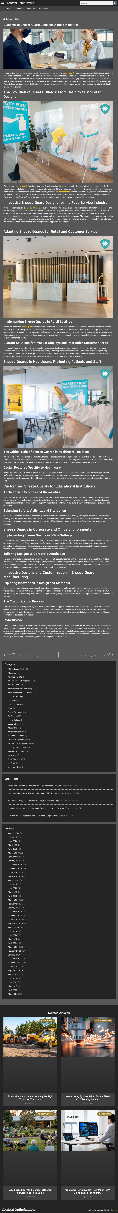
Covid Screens (14, 704)
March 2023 (13, 994)
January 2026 (14, 861)
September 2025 (15, 876)
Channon (12, 700)
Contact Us (44, 8)
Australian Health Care (18, 692)
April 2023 (12, 990)
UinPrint (11, 763)
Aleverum (12, 673)
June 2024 (12, 935)
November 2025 (15, 868)
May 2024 (12, 939)
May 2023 (12, 986)
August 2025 (13, 880)
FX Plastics (13, 716)
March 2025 (13, 900)
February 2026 (14, 857)
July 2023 (12, 978)
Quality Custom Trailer (18, 747)
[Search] (115, 3)
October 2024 (14, 919)
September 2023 (15, 970)
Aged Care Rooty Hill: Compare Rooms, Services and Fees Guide (36, 801)
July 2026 (12, 837)
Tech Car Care (14, 759)
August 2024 (13, 927)
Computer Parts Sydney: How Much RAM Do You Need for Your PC (37, 808)
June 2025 (12, 888)
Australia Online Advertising (20, 688)
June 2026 (12, 841)
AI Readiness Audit (16, 669)
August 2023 (13, 974)
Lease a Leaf (13, 724)
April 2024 (12, 943)
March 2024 (13, 947)
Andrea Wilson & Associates (20, 681)
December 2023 (15, 959)
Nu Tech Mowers (15, 736)
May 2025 (12, 892)
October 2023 (14, 966)
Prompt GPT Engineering (19, 743)
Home (9, 8)
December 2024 (15, 911)
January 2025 (14, 908)
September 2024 (15, 923)
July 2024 (12, 931)
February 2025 (14, 904)
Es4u (10, 708)
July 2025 (12, 884)
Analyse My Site (15, 677)
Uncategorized (14, 767)
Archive (20, 8)
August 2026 (13, 833)
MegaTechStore (15, 732)
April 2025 (12, 896)
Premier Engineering (17, 739)
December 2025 (15, 864)
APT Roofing (13, 685)
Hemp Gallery (14, 720)
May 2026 (12, 845)
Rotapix (11, 755)
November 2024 (15, 915)
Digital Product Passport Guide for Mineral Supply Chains (33, 816)
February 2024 (14, 951)
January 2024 (14, 955)
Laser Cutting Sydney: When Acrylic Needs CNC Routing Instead (36, 793)
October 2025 (14, 872)
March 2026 (13, 853)
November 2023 (15, 962)
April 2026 (12, 849)
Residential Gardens (16, 751)
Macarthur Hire (14, 728)
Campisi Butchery (15, 696)
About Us (31, 8)
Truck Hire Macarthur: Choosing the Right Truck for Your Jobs (35, 786)
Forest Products (15, 712)
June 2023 (12, 982)
